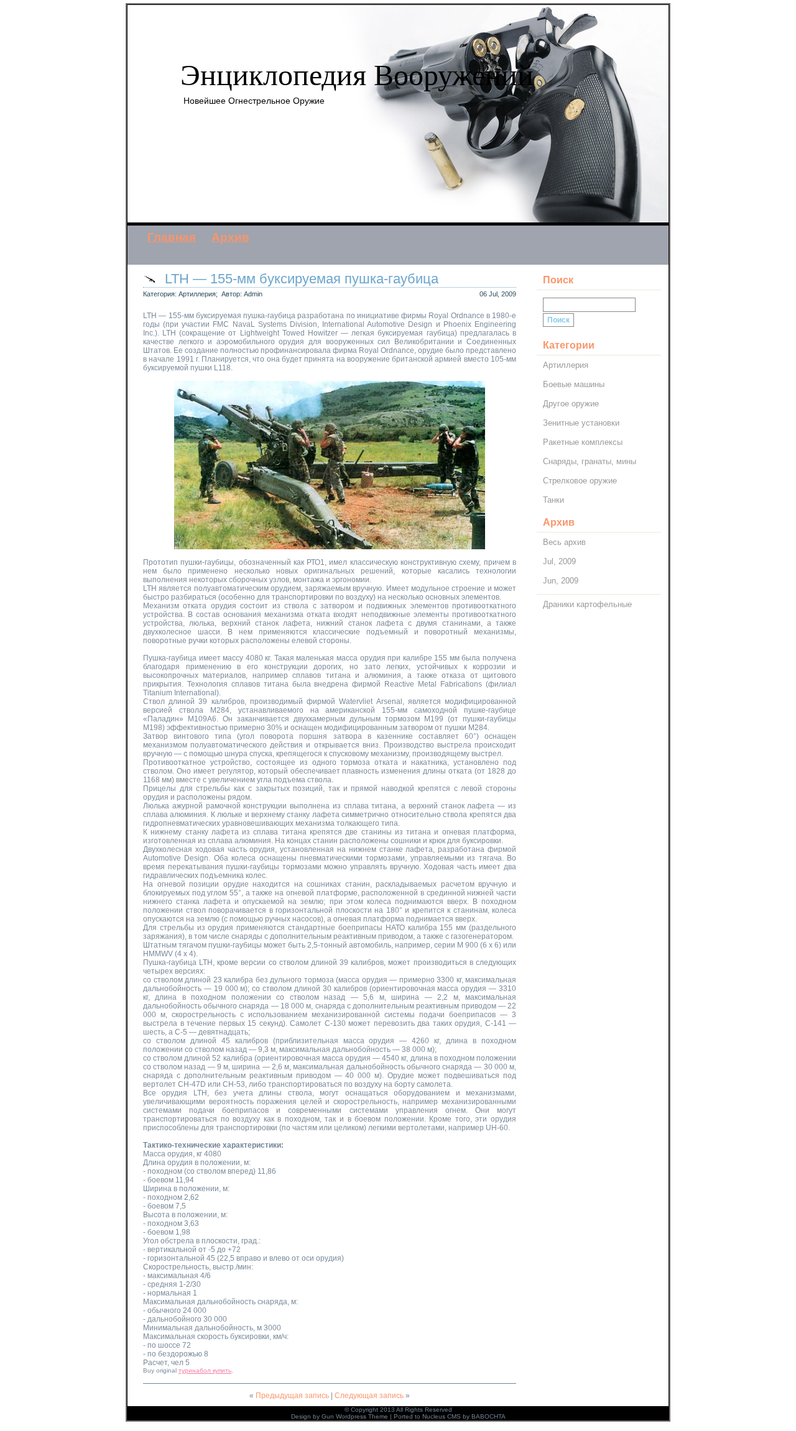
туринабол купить (204, 1370)
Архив (230, 237)
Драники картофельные (587, 604)
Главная (171, 237)
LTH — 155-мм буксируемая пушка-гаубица (301, 278)
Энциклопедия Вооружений (357, 74)
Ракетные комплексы (582, 442)
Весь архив (564, 542)
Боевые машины (573, 384)
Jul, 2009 (559, 561)
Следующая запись (369, 1395)
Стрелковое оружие (580, 480)
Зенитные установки (581, 422)
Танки (553, 500)
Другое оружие (571, 403)
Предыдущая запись (292, 1395)
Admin (253, 294)
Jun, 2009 (560, 580)
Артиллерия (197, 294)
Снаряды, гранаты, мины (589, 461)
